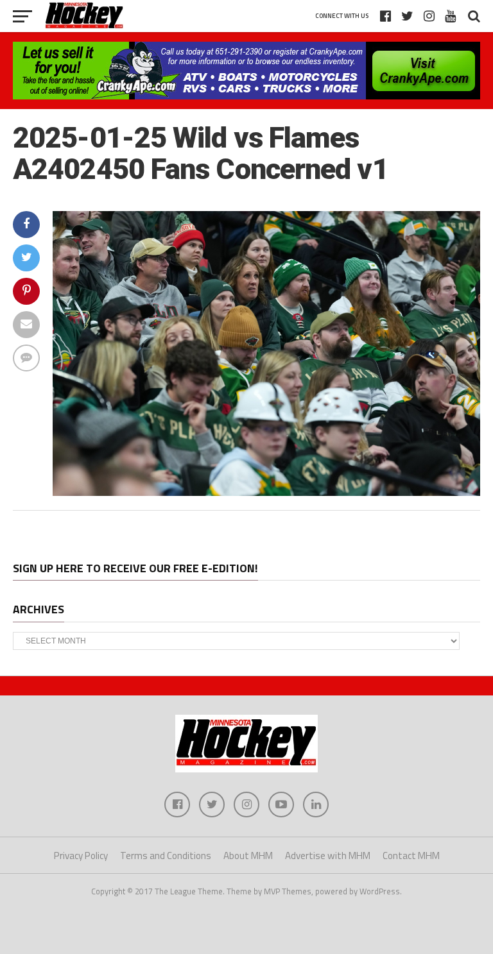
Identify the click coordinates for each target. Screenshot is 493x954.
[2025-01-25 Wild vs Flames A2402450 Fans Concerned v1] (266, 492)
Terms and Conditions (165, 855)
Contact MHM (411, 855)
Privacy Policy (81, 855)
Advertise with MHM (327, 855)
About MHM (248, 855)
